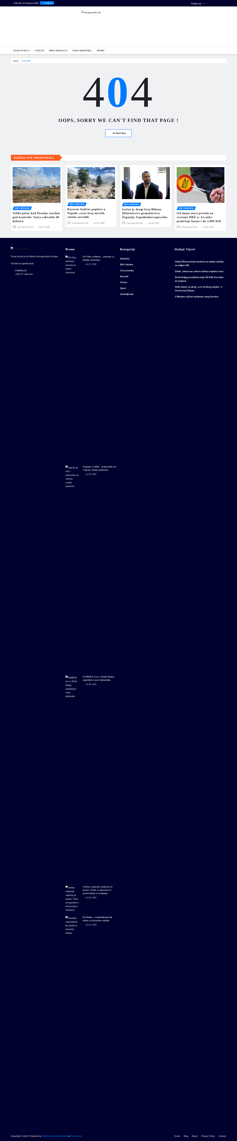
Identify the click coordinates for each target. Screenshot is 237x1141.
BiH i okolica (58, 50)
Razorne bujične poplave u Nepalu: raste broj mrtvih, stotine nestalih (86, 213)
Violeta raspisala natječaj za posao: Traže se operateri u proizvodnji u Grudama (97, 890)
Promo (123, 282)
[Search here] (225, 50)
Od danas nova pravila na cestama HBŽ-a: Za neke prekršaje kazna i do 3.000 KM (199, 217)
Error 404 (26, 60)
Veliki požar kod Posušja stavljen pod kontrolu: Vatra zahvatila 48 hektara (36, 217)
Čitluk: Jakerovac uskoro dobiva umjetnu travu (199, 271)
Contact (222, 1136)
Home (16, 60)
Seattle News (60, 1136)
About (195, 1136)
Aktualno (125, 258)
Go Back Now (119, 133)
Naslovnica (21, 50)
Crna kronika (82, 50)
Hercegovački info (25, 226)
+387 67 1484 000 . (24, 274)
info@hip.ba (21, 270)
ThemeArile (76, 1136)
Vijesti (39, 50)
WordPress (47, 1136)
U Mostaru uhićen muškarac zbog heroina (196, 296)
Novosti (124, 276)
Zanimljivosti (126, 294)
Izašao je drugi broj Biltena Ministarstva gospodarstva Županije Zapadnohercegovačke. (145, 213)
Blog (186, 1136)
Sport (101, 50)
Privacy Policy (208, 1136)
